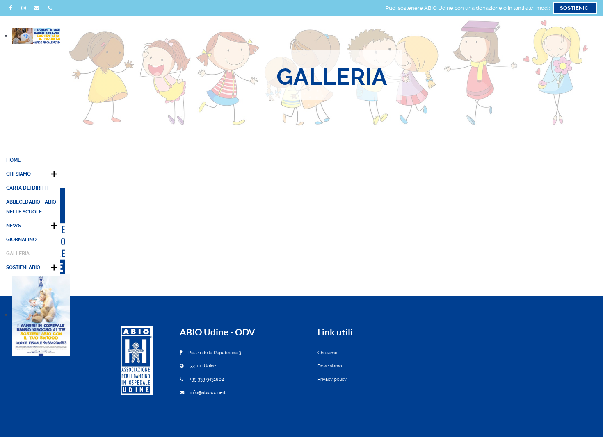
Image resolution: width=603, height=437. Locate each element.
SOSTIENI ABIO (23, 267)
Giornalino (21, 239)
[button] (54, 174)
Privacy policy (332, 379)
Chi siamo (327, 352)
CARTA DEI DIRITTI (27, 188)
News (13, 226)
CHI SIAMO (18, 174)
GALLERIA (18, 253)
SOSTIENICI (575, 8)
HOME (13, 160)
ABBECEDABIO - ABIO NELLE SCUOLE (31, 207)
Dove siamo (329, 366)
